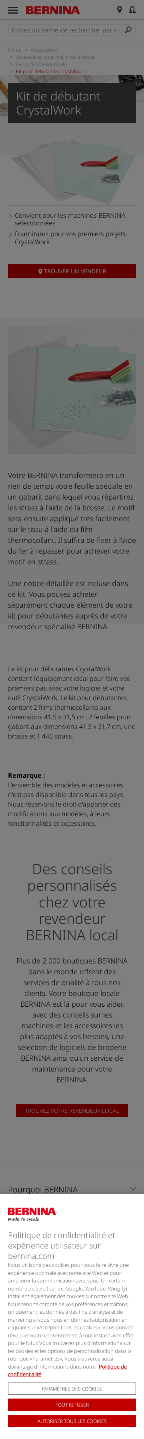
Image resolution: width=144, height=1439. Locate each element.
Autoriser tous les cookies (72, 1421)
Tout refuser (72, 1404)
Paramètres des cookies (72, 1388)
